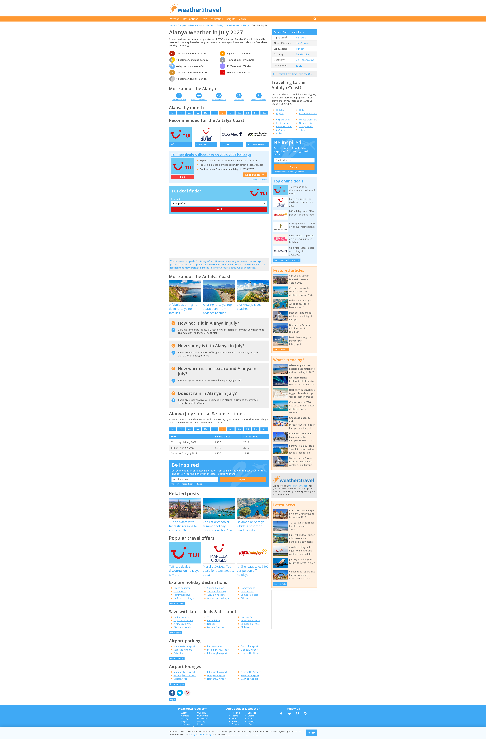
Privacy (184, 718)
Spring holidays (215, 587)
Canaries (252, 712)
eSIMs (279, 133)
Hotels (302, 109)
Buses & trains (284, 126)
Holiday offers (181, 617)
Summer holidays (216, 591)
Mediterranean (194, 25)
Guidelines (202, 718)
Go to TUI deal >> (254, 174)
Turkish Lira (302, 54)
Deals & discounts (258, 99)
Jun (214, 113)
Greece (251, 715)
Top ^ (172, 700)
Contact (185, 715)
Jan (172, 113)
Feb (181, 113)
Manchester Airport (184, 646)
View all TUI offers (259, 180)
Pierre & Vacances (250, 620)
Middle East (208, 25)
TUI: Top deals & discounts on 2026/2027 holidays (211, 154)
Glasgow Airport (250, 649)
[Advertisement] (271, 8)
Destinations (190, 19)
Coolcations (247, 591)
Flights (280, 113)
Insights (230, 19)
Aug (230, 113)
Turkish (300, 48)
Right (299, 65)
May (206, 113)
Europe (181, 25)
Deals (204, 19)
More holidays (177, 603)
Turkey (220, 25)
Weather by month (199, 99)
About (184, 712)
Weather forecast (219, 99)
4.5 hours (301, 37)
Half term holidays (184, 598)
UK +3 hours (302, 43)
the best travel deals (299, 485)
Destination (176, 199)
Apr (197, 113)
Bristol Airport (181, 653)
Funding (201, 721)
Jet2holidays (213, 620)
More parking (176, 658)
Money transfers (308, 119)
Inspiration (216, 19)
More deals (175, 632)
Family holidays (182, 594)
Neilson (211, 623)
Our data (201, 712)
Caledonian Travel (250, 623)
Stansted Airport (183, 649)
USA (250, 724)
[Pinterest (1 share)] (187, 693)
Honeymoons (248, 587)
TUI (209, 617)
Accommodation (308, 113)
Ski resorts (246, 598)
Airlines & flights (182, 623)
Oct (247, 113)
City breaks (180, 591)
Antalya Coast (233, 25)
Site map (185, 724)
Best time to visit (179, 99)
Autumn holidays (216, 594)
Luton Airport (214, 646)
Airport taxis (283, 119)
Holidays (280, 109)
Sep (239, 113)
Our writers (202, 715)
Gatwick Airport (249, 646)
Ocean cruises (306, 123)
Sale (182, 176)
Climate (235, 724)
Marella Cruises (215, 627)
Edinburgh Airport (217, 653)
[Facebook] (172, 693)
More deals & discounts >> (286, 260)
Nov (256, 113)
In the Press (198, 725)
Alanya (246, 25)
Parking (235, 721)
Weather (175, 19)
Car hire (280, 129)
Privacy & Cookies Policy (200, 734)
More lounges (177, 684)
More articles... (281, 349)
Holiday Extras (248, 617)
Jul (223, 113)
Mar (189, 113)
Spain (250, 718)
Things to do (306, 126)
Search (242, 19)
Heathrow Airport (217, 678)
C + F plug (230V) (305, 59)
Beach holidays (182, 587)
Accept (311, 732)
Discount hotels (182, 627)
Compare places (249, 594)
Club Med (246, 627)
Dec (264, 113)
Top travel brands (183, 620)
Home (172, 25)
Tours (302, 129)
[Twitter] (180, 693)
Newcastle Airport (251, 653)
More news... (280, 583)
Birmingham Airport (218, 649)
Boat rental (282, 123)
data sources (248, 267)
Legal (184, 721)
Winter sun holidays (218, 598)
